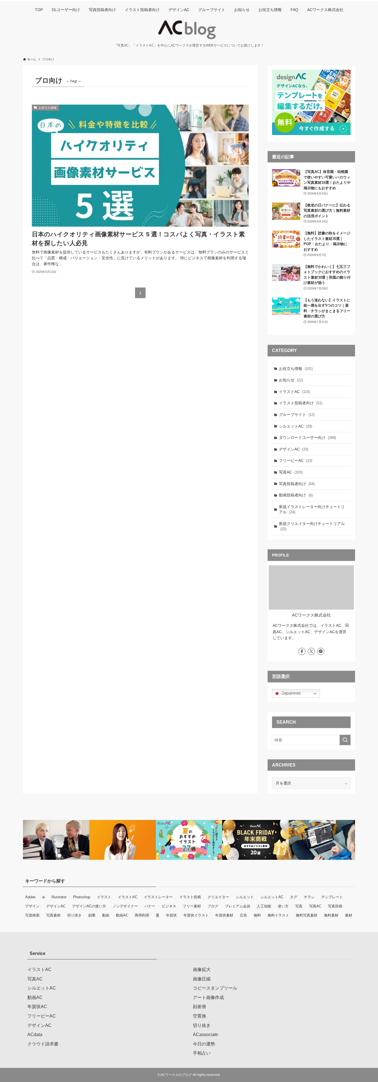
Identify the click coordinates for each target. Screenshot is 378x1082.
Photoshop (81, 897)
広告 (243, 915)
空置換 (199, 1016)
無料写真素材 (306, 915)
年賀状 (171, 915)
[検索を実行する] (345, 740)
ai (43, 897)
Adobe (30, 897)
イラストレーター (158, 897)
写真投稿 (335, 906)
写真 (298, 906)
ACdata (34, 1034)
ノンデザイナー (125, 906)
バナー (149, 906)
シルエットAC (295, 426)
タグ (293, 897)
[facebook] (301, 651)
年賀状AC (37, 1006)
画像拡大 (202, 969)
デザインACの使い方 (89, 906)
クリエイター (218, 897)
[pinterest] (320, 651)
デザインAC (293, 449)
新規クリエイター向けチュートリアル (312, 526)
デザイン (32, 906)
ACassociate (205, 1034)
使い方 (283, 906)
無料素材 (331, 915)
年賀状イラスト (196, 915)
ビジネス (169, 906)
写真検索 (32, 915)
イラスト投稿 (190, 897)
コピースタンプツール (215, 988)
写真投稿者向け (297, 484)
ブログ (213, 906)
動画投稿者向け (296, 495)
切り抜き (74, 915)
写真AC (290, 472)
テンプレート (332, 897)
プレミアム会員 (237, 906)
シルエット (245, 897)
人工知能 (264, 906)
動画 (105, 915)
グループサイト (297, 414)
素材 (348, 915)
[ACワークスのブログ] (189, 29)
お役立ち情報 (296, 368)
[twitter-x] (311, 651)
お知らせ (291, 380)
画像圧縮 (202, 979)
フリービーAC (295, 460)
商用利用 (142, 915)
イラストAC (294, 391)
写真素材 (53, 915)
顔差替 (199, 1006)
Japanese (290, 693)
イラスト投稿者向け (300, 403)
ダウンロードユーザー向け (307, 437)
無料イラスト (278, 915)
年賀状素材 (224, 915)
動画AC (122, 915)
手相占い (202, 1053)
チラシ (309, 897)
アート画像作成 (208, 997)
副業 (91, 915)
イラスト (104, 897)
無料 (257, 915)
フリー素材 (192, 906)
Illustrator (58, 897)
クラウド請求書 (42, 1044)
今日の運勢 (204, 1044)
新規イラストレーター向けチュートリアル (312, 509)
